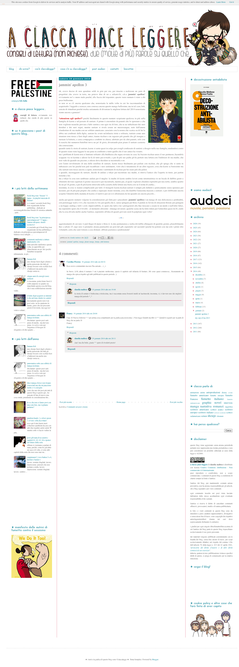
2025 (195, 227)
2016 (195, 263)
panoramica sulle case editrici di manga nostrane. (39, 316)
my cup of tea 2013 (202, 317)
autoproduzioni (213, 392)
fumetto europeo (217, 395)
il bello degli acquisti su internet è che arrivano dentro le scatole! (39, 296)
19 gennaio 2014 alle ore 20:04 (85, 313)
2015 (195, 267)
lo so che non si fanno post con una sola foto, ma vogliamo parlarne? (39, 404)
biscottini (128, 69)
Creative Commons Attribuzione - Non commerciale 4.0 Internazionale (211, 468)
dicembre (199, 274)
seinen (204, 416)
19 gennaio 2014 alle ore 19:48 (104, 289)
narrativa (206, 406)
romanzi (218, 406)
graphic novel (211, 402)
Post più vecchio (176, 402)
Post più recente (66, 402)
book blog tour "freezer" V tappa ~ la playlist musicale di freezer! (38, 198)
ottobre (198, 282)
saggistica (228, 406)
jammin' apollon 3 (202, 314)
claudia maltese (80, 289)
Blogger (155, 659)
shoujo (97, 242)
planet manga (89, 242)
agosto (198, 286)
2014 (195, 271)
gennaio (198, 310)
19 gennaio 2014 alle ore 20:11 (104, 338)
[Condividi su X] (105, 237)
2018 (195, 255)
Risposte (73, 284)
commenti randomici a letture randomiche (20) (38, 240)
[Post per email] (94, 237)
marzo (198, 302)
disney (224, 392)
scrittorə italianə (205, 412)
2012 (195, 327)
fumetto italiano (212, 399)
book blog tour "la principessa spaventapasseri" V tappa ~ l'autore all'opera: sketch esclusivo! (38, 221)
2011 (195, 331)
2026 (195, 223)
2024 (195, 231)
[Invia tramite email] (99, 237)
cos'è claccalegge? (45, 69)
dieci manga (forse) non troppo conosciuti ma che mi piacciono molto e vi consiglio (39, 385)
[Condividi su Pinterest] (112, 237)
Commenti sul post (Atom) (77, 406)
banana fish (31, 259)
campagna (19, 100)
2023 (195, 235)
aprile (197, 298)
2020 (195, 247)
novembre (199, 278)
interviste (228, 402)
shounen (220, 416)
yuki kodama (104, 242)
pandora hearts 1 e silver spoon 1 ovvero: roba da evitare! (39, 419)
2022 (195, 239)
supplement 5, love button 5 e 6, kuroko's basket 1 (39, 458)
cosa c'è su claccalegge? (73, 69)
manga (81, 242)
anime (202, 392)
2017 (195, 259)
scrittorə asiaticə (217, 409)
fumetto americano (199, 395)
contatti (114, 69)
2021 (195, 243)
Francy (70, 313)
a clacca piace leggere (199, 464)
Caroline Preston (74, 261)
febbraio (198, 306)
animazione (194, 392)
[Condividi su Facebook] (109, 237)
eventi (230, 392)
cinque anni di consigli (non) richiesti (38, 277)
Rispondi (70, 278)
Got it (231, 2)
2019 (195, 251)
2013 (195, 323)
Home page (121, 402)
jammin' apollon (72, 242)
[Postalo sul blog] (102, 237)
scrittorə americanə (199, 409)
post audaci (98, 69)
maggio (198, 294)
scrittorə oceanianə (220, 413)
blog (11, 69)
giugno (198, 290)
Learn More (221, 2)
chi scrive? (24, 69)
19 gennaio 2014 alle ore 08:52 (93, 261)
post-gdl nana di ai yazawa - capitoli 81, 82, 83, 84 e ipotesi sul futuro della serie (39, 440)
